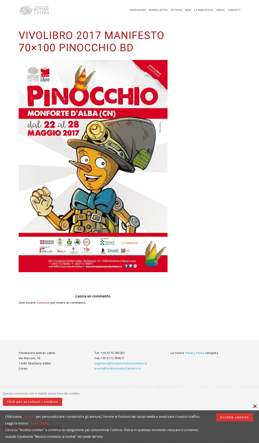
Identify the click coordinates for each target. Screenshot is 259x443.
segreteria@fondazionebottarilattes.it (120, 363)
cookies (29, 416)
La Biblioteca (203, 10)
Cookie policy (39, 423)
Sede (188, 10)
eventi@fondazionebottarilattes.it (117, 368)
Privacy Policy (195, 353)
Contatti (234, 10)
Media (220, 10)
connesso (43, 302)
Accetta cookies (234, 417)
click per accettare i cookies (32, 401)
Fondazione (137, 10)
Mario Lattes (158, 10)
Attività (176, 10)
